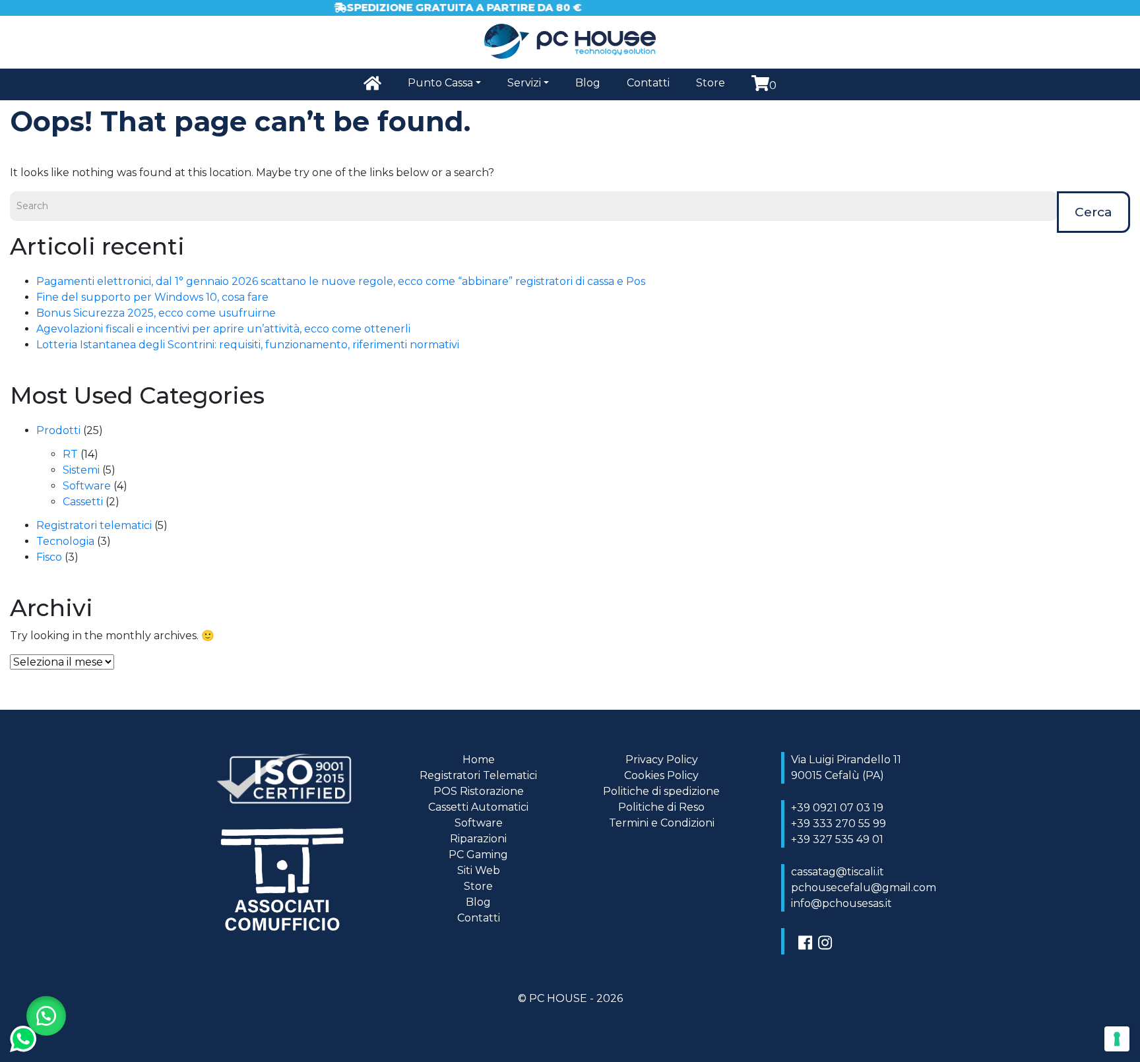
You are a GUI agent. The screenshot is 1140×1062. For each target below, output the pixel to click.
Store (710, 83)
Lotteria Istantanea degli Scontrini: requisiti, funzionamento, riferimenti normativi (247, 344)
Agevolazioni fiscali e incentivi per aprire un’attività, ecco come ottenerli (223, 329)
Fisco (49, 557)
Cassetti (83, 501)
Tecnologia (65, 541)
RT (70, 454)
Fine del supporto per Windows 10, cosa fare (152, 297)
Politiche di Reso (661, 807)
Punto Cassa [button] (440, 83)
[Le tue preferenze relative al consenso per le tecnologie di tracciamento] (1116, 1038)
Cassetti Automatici (478, 807)
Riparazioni (478, 838)
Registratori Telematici (478, 775)
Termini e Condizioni (661, 823)
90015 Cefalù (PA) (837, 775)
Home (478, 759)
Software (87, 486)
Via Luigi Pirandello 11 (846, 759)
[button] (46, 1016)
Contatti (648, 83)
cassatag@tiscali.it (837, 871)
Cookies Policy (661, 775)
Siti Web (478, 870)
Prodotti (58, 430)
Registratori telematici (94, 525)
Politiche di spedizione (661, 791)
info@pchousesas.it (841, 903)
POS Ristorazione (478, 791)
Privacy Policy (661, 759)
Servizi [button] (524, 83)
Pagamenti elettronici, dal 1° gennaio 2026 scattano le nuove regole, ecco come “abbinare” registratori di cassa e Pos (340, 281)
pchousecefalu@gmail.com (863, 887)
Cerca (1093, 212)
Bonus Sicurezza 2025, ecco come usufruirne (156, 313)
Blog (587, 83)
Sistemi (81, 470)
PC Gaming (478, 854)
